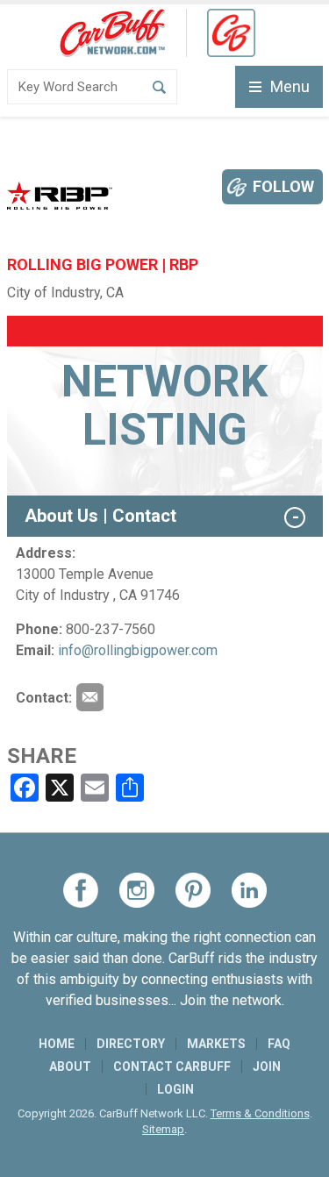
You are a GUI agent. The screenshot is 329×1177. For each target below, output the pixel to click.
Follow (283, 186)
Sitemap (163, 1129)
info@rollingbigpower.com (138, 650)
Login (175, 1089)
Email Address (89, 697)
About (70, 1066)
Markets (216, 1044)
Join (267, 1066)
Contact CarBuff (172, 1066)
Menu (290, 86)
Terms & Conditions (260, 1113)
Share (41, 756)
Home (57, 1044)
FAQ (279, 1044)
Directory (131, 1044)
